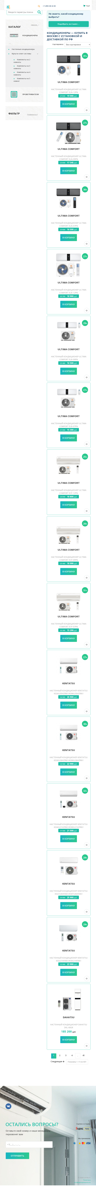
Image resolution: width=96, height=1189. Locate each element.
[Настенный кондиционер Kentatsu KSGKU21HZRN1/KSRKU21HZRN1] (68, 799)
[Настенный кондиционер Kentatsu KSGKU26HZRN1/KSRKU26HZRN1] (68, 732)
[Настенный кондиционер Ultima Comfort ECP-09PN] (68, 532)
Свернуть (34, 25)
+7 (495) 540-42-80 (49, 6)
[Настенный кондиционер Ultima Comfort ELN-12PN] (68, 64)
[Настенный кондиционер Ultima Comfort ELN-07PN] (68, 198)
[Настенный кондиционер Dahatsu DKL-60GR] (68, 999)
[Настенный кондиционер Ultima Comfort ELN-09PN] (68, 131)
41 (84, 1055)
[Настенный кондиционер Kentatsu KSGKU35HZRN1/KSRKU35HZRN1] (68, 666)
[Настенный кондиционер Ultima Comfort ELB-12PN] (68, 265)
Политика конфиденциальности (82, 1181)
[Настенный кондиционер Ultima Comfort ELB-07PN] (68, 398)
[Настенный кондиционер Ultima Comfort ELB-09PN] (68, 331)
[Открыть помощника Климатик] (91, 1176)
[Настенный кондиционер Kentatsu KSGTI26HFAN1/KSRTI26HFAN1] (68, 866)
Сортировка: (58, 44)
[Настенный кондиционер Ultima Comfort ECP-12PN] (68, 465)
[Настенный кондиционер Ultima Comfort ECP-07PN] (68, 599)
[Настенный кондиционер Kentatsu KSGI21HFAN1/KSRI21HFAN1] (68, 933)
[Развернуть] (36, 53)
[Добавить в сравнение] (86, 110)
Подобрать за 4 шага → (69, 24)
